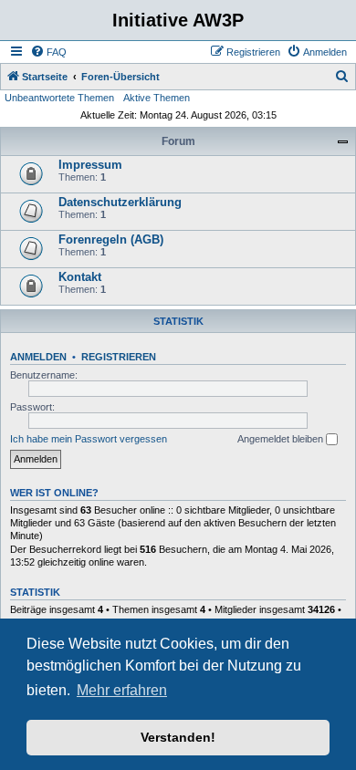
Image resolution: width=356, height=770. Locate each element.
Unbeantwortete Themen (59, 97)
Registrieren (118, 356)
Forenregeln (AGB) (110, 239)
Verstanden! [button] (178, 737)
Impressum (90, 165)
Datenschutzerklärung (120, 202)
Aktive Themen (156, 97)
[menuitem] (48, 52)
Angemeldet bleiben (281, 438)
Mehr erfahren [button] (122, 690)
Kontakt (79, 277)
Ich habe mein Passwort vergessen (88, 438)
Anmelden (38, 356)
